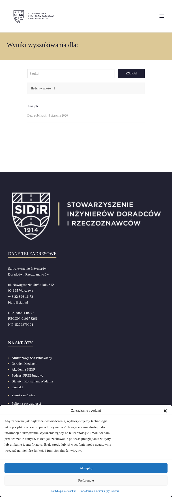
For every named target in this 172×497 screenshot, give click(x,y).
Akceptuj (86, 468)
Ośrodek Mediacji (24, 363)
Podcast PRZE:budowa (27, 375)
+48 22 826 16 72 (20, 296)
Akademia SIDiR (23, 369)
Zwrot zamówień (23, 395)
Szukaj (131, 73)
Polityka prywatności (26, 403)
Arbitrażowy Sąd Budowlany (32, 358)
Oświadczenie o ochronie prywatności (99, 491)
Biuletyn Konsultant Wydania (32, 381)
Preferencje (86, 480)
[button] (165, 410)
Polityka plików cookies (63, 491)
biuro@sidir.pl (18, 302)
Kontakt (17, 387)
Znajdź (33, 106)
